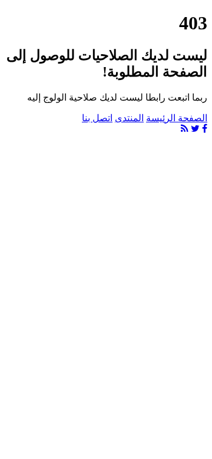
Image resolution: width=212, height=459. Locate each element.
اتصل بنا (97, 118)
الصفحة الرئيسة (176, 118)
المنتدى (129, 118)
